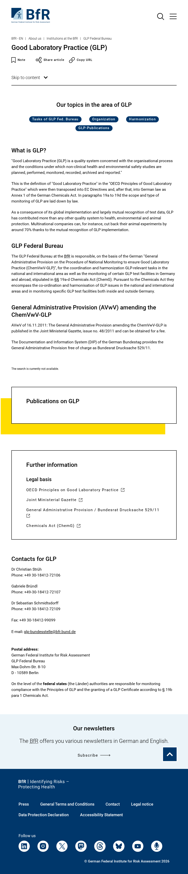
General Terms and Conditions (67, 804)
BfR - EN (17, 38)
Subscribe (88, 755)
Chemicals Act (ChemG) (50, 526)
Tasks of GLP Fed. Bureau (55, 119)
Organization (103, 119)
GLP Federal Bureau (97, 38)
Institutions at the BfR (62, 38)
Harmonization (142, 119)
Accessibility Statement (101, 815)
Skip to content (30, 80)
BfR (67, 256)
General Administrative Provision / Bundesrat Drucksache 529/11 (93, 513)
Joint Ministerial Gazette (51, 500)
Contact (113, 804)
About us (34, 38)
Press (24, 804)
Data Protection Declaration (44, 815)
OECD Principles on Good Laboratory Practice (72, 490)
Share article (54, 60)
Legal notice (142, 804)
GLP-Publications (94, 128)
